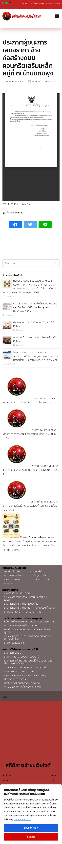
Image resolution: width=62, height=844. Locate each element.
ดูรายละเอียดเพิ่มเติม (21, 819)
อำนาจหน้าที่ (36, 571)
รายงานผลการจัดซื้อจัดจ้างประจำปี (22, 687)
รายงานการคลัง (12, 653)
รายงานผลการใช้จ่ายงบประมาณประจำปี (25, 667)
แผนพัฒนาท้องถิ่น (45, 608)
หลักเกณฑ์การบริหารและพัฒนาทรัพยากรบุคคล (29, 621)
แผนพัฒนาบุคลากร (14, 643)
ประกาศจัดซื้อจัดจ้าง (13, 81)
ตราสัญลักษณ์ (12, 571)
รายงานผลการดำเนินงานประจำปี (21, 604)
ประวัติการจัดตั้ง (40, 579)
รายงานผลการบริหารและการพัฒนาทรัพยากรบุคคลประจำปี (28, 637)
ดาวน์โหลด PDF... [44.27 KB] (17, 204)
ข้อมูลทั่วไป (9, 583)
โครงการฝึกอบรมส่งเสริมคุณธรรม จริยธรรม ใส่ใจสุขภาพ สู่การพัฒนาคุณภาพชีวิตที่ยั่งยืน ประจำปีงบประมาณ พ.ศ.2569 (35, 356)
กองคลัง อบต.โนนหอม (44, 81)
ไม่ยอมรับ (31, 837)
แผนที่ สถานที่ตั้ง (12, 579)
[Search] (56, 263)
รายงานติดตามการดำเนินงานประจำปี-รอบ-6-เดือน (28, 598)
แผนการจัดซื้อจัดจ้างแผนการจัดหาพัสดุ (25, 675)
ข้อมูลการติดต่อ (54, 3)
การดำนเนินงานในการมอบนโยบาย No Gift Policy (35, 339)
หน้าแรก (25, 3)
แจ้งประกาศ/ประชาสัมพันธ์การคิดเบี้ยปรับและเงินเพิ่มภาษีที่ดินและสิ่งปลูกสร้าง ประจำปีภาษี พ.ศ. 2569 (35, 307)
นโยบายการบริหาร (13, 575)
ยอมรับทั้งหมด (31, 828)
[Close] (60, 786)
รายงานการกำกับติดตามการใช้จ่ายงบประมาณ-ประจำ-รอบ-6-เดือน (29, 662)
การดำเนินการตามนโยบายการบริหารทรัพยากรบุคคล (28, 630)
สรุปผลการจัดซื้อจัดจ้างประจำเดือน (22, 683)
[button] (57, 16)
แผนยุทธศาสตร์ (12, 612)
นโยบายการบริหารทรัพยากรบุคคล (22, 625)
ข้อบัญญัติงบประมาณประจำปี (20, 671)
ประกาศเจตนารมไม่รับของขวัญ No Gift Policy (34, 324)
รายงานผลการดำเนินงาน (17, 608)
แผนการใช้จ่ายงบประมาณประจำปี (21, 657)
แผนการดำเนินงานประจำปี (18, 593)
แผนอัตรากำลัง (33, 612)
